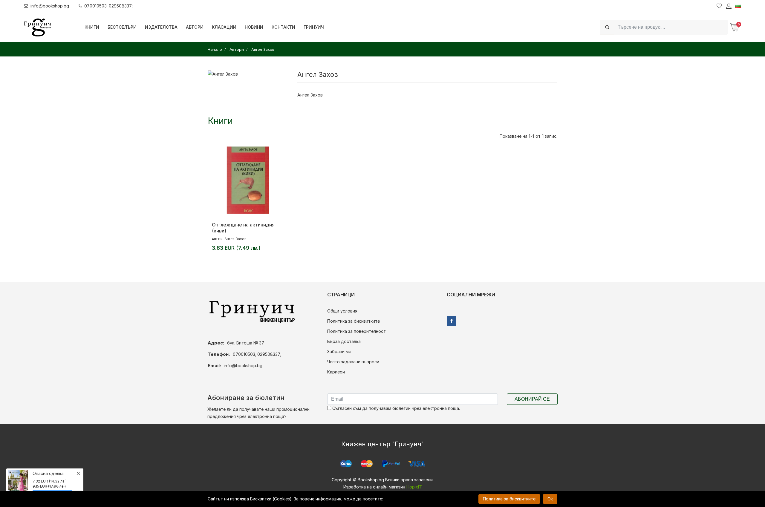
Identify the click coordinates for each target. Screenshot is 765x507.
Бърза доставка (344, 341)
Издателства (161, 27)
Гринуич (314, 27)
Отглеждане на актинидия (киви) (243, 228)
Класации (224, 27)
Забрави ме (339, 351)
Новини (254, 27)
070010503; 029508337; (108, 5)
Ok (550, 498)
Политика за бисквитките (353, 321)
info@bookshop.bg (49, 5)
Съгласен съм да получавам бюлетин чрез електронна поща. (395, 408)
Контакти (283, 27)
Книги (92, 27)
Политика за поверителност (356, 331)
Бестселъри (122, 27)
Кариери (336, 371)
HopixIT (414, 486)
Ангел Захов (235, 239)
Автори (195, 27)
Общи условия (342, 310)
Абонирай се (532, 399)
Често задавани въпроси (353, 361)
